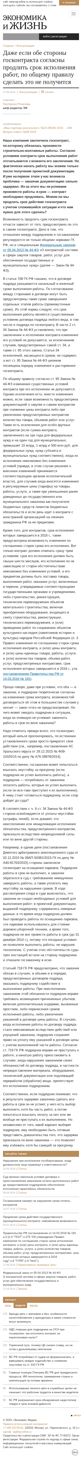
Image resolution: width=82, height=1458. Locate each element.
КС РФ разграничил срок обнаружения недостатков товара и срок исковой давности (42, 1402)
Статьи (22, 1168)
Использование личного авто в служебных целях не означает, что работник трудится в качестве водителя (43, 1390)
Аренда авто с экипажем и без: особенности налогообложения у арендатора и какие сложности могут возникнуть (42, 1317)
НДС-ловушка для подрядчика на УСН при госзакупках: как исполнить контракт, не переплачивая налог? (36, 1333)
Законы (22, 1288)
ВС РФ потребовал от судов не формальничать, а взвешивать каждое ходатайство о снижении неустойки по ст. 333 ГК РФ (41, 1360)
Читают (10, 1299)
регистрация (59, 36)
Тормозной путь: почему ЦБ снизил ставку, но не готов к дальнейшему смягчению (41, 1347)
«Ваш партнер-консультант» (33, 127)
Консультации (28, 92)
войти (46, 36)
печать (49, 92)
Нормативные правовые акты (37, 1264)
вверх (77, 1415)
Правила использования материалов (25, 1423)
